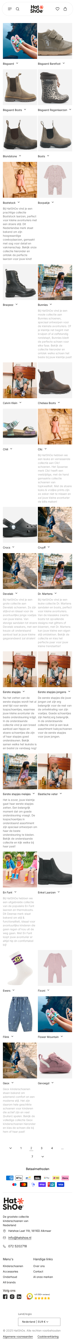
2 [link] (31, 1148)
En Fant (7, 892)
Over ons (39, 1266)
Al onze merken (43, 1276)
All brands (9, 1282)
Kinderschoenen (13, 1266)
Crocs (6, 547)
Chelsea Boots (47, 403)
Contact (38, 1271)
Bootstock (9, 202)
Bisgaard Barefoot (49, 63)
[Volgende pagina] (42, 1156)
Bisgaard (8, 63)
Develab (8, 593)
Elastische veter (48, 794)
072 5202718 (17, 1246)
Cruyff (42, 547)
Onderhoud (10, 1276)
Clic (40, 449)
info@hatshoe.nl (19, 1238)
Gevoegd (43, 1083)
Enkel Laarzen (47, 892)
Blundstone (10, 156)
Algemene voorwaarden (18, 1336)
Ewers (6, 990)
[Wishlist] (57, 9)
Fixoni (41, 990)
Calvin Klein (10, 403)
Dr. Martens (45, 593)
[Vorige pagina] (10, 1148)
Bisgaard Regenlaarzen (52, 110)
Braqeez (8, 304)
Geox (6, 1083)
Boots (41, 156)
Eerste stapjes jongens (52, 692)
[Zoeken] (17, 9)
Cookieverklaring (48, 1336)
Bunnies (43, 304)
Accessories (10, 1271)
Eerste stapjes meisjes (17, 794)
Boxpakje (44, 202)
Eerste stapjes (12, 692)
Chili (5, 449)
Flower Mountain (48, 1037)
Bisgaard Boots (12, 110)
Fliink (6, 1037)
